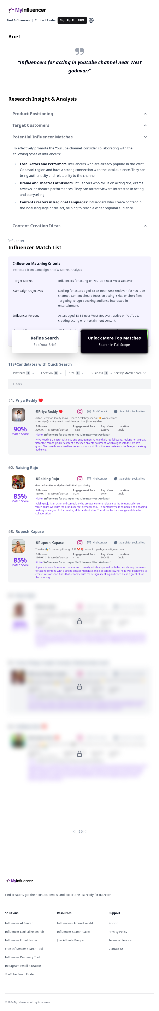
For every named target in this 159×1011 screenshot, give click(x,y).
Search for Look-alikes (132, 411)
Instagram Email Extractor (23, 966)
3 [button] (82, 831)
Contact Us (116, 949)
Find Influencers (18, 20)
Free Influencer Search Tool (24, 949)
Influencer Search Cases (73, 932)
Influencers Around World (75, 923)
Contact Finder (45, 20)
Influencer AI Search (19, 923)
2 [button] (79, 831)
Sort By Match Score (128, 373)
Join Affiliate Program (71, 940)
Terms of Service (120, 940)
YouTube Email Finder (20, 974)
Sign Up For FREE (72, 20)
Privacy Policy (118, 932)
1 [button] (77, 831)
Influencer (16, 240)
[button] (114, 341)
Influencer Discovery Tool (22, 957)
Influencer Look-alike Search (24, 932)
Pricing (113, 923)
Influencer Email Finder (21, 940)
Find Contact (100, 411)
